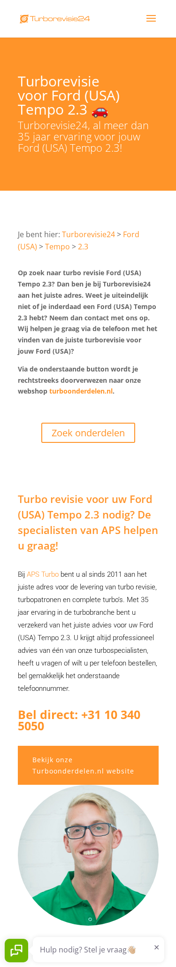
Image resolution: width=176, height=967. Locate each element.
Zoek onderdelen (88, 432)
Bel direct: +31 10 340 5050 (79, 720)
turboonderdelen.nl (81, 391)
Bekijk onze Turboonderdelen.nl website (83, 765)
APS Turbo (43, 574)
